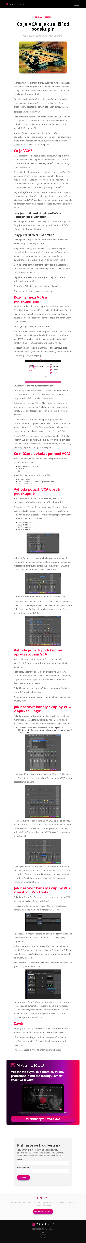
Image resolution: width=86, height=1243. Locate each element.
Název (19, 1159)
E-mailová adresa (23, 1167)
